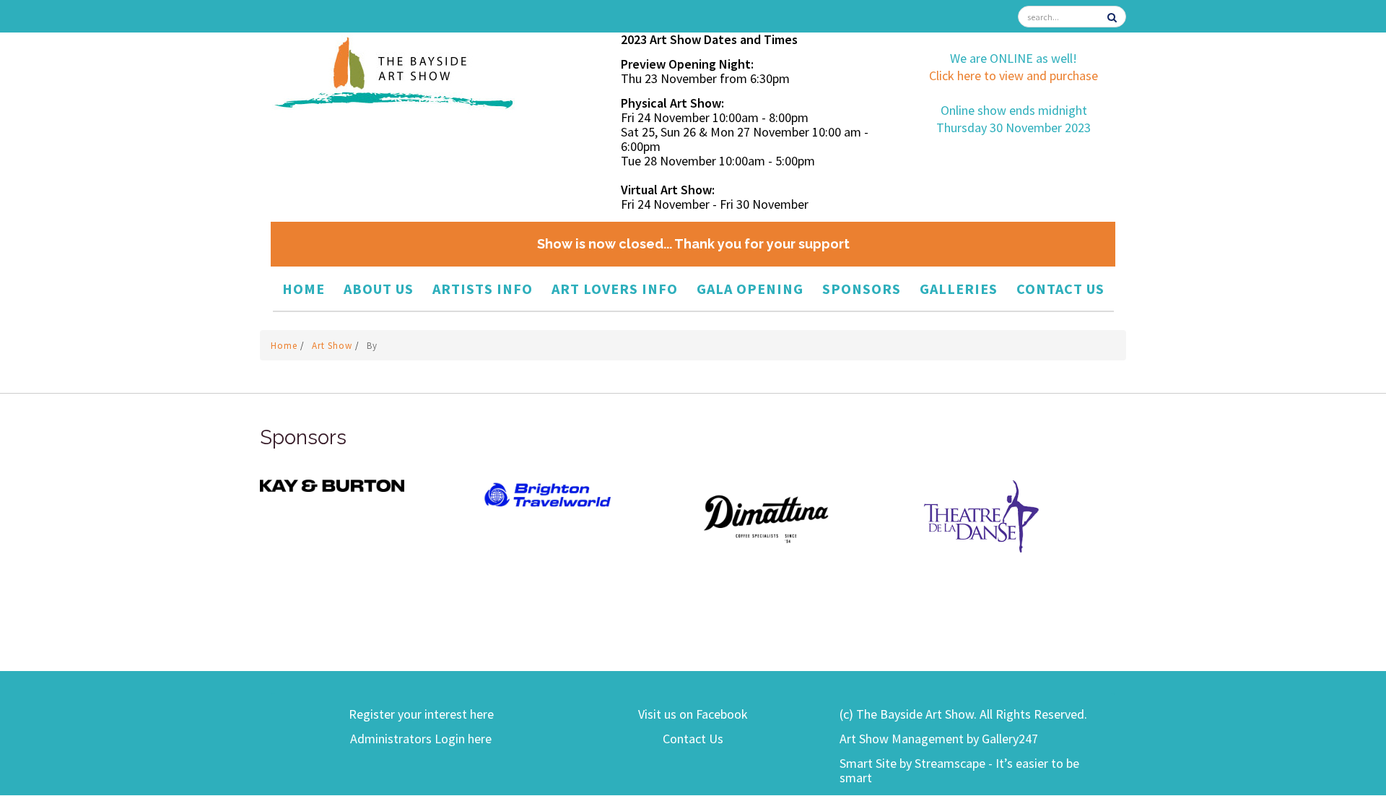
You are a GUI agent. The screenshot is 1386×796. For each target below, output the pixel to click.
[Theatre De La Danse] (982, 515)
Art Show (333, 345)
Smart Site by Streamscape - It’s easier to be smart (959, 770)
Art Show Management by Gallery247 (939, 738)
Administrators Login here (421, 738)
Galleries (959, 289)
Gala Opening (750, 289)
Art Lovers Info (615, 289)
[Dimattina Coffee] (765, 518)
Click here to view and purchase (1013, 75)
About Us (379, 289)
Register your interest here (421, 714)
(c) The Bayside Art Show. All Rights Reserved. (963, 714)
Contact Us (1060, 289)
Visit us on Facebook (693, 714)
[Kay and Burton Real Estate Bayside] (332, 484)
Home (303, 289)
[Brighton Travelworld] (548, 495)
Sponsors (861, 289)
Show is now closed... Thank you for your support (693, 243)
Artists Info (482, 289)
